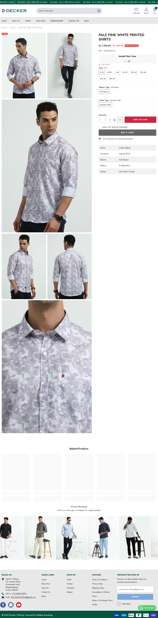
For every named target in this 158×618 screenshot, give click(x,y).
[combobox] (66, 11)
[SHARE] (115, 120)
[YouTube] (19, 605)
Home (4, 27)
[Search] (69, 11)
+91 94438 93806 (19, 593)
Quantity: (103, 115)
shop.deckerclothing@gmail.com (23, 597)
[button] (104, 64)
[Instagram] (11, 605)
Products (12, 27)
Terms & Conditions (119, 127)
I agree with (106, 127)
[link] (120, 120)
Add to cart (140, 119)
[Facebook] (3, 605)
